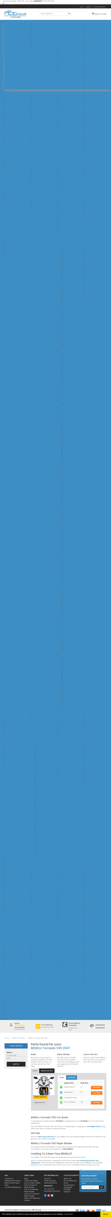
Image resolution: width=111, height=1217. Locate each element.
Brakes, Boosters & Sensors (96, 881)
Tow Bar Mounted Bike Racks (70, 755)
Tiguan (66, 690)
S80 (65, 642)
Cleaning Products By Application (14, 717)
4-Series (67, 562)
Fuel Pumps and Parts (94, 927)
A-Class (67, 425)
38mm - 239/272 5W (13, 82)
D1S (34, 167)
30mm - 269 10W (12, 79)
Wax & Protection (65, 720)
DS (60, 342)
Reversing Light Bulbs (14, 45)
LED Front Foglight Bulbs (15, 95)
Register (88, 7)
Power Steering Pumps (68, 961)
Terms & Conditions (12, 1210)
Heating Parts (38, 953)
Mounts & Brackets (93, 284)
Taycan (66, 518)
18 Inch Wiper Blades (67, 214)
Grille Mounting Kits (93, 279)
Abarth (39, 746)
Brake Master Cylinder (94, 877)
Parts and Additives (93, 903)
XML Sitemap (36, 1210)
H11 (33, 38)
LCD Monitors (91, 757)
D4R (34, 177)
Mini (60, 471)
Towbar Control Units (14, 979)
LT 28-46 (67, 677)
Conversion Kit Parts (13, 169)
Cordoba (67, 575)
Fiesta (66, 364)
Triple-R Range (91, 288)
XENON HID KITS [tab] (47, 1071)
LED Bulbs (9, 91)
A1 (64, 247)
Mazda (39, 807)
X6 (64, 303)
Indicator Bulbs (12, 32)
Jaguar (39, 794)
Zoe (65, 555)
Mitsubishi (41, 816)
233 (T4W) (89, 38)
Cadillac (40, 757)
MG (38, 811)
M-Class (67, 451)
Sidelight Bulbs (11, 30)
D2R (34, 169)
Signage (9, 913)
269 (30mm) (37, 143)
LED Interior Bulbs (12, 117)
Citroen (40, 764)
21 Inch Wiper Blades (67, 221)
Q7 (65, 277)
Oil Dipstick (63, 909)
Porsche (62, 505)
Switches (36, 905)
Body (8, 874)
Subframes (90, 968)
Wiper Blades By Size (14, 197)
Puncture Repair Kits (93, 722)
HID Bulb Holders (92, 169)
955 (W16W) (37, 66)
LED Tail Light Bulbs (13, 108)
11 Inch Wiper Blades (66, 199)
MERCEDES (63, 421)
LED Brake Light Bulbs (14, 106)
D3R (34, 173)
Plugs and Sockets (40, 898)
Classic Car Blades (93, 212)
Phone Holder (91, 786)
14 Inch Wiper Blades (67, 206)
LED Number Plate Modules (96, 251)
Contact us (9, 1178)
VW (60, 655)
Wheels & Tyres (65, 722)
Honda (39, 783)
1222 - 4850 (68, 423)
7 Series (66, 292)
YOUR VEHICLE (16, 1045)
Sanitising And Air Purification (17, 729)
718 (65, 507)
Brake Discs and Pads (94, 874)
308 (65, 497)
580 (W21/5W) (91, 51)
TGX (65, 416)
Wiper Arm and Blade (94, 210)
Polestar (40, 822)
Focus (66, 366)
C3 (65, 316)
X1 (64, 297)
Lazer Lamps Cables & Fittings (97, 297)
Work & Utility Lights (93, 273)
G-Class (67, 444)
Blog (26, 1178)
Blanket (89, 768)
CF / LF (66, 336)
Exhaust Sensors (92, 896)
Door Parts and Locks (94, 944)
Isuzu (39, 790)
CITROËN (62, 310)
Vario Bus (67, 464)
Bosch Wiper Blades (40, 195)
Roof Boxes (10, 746)
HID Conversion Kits (13, 167)
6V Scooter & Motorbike (15, 58)
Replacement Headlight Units (17, 247)
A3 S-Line (67, 256)
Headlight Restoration (14, 727)
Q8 (65, 279)
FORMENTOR (68, 329)
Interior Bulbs (11, 49)
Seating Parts (91, 946)
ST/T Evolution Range (94, 286)
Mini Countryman (70, 475)
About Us (47, 1178)
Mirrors (8, 909)
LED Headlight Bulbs (13, 93)
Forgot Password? (99, 7)
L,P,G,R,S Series (69, 564)
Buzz (65, 662)
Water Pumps (64, 929)
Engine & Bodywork (66, 738)
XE (64, 392)
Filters (8, 885)
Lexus (39, 803)
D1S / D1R (36, 114)
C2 (65, 314)
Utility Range (90, 290)
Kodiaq (66, 601)
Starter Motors (38, 900)
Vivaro (66, 631)
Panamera (68, 516)
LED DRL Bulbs (11, 101)
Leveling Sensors (92, 961)
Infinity (39, 788)
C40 (65, 638)
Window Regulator (66, 881)
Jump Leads (64, 770)
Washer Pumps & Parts (41, 987)
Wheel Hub (90, 974)
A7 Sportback (69, 271)
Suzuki (39, 842)
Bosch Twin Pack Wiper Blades (97, 203)
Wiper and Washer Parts (15, 905)
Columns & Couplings (67, 955)
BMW (61, 284)
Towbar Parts (11, 903)
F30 (65, 295)
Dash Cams (10, 753)
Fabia (66, 596)
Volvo (39, 851)
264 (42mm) (37, 141)
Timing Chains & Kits (40, 879)
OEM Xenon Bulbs (12, 1011)
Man (38, 805)
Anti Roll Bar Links (92, 957)
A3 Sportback (69, 258)
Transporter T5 (69, 699)
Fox (65, 670)
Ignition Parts (64, 948)
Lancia (61, 401)
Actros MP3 (68, 427)
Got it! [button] (105, 1214)
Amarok (67, 657)
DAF (60, 334)
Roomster (67, 607)
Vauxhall (62, 625)
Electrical (9, 879)
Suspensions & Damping (15, 900)
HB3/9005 (63, 182)
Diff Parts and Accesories (15, 946)
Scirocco (67, 685)
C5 (65, 321)
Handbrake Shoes (93, 883)
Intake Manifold (65, 907)
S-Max (66, 377)
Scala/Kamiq (69, 609)
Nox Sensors (90, 935)
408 (65, 499)
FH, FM (66, 640)
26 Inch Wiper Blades (67, 232)
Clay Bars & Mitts (65, 718)
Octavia (67, 603)
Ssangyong (41, 837)
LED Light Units (11, 1009)
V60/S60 (67, 646)
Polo (65, 683)
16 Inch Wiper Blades (67, 210)
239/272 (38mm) (39, 138)
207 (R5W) (90, 36)
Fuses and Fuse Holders (68, 981)
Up (65, 703)
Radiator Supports (66, 879)
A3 (64, 253)
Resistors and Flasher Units (16, 127)
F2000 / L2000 (69, 412)
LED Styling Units (39, 158)
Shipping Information (13, 1181)
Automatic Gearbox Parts (16, 942)
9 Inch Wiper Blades (66, 195)
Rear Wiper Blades (93, 201)
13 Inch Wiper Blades (67, 203)
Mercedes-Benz (43, 809)
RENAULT (62, 523)
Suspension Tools (93, 972)
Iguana (35, 201)
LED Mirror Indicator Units (15, 251)
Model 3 (67, 620)
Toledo (66, 586)
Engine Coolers (38, 946)
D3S (34, 175)
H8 (34, 34)
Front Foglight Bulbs (13, 25)
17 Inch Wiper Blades (67, 212)
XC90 (66, 651)
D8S (34, 184)
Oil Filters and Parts (93, 916)
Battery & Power (12, 859)
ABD (34, 203)
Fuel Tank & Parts (92, 933)
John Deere (63, 399)
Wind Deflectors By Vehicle (96, 744)
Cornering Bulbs (12, 27)
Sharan (66, 688)
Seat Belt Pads (91, 779)
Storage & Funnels (66, 994)
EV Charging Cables (13, 864)
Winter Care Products (14, 731)
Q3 (65, 275)
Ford (61, 360)
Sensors (62, 918)
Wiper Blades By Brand (14, 195)
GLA (65, 449)
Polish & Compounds (67, 716)
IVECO (39, 792)
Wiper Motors (38, 985)
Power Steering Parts (67, 959)
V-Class (67, 462)
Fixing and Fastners (66, 979)
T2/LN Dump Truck (70, 460)
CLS (65, 440)
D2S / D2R (36, 117)
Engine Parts (10, 881)
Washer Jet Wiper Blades (95, 206)
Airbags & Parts (92, 942)
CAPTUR (66, 525)
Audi (87, 256)
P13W (61, 123)
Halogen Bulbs (11, 21)
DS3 (65, 323)
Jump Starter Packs (13, 866)
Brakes (8, 877)
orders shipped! (20, 1026)
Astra (66, 627)
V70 (65, 649)
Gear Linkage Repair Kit (15, 957)
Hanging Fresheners (40, 716)
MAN (61, 410)
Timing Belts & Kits (39, 874)
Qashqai (67, 484)
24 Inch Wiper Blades (67, 227)
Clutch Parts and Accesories (17, 944)
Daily (65, 386)
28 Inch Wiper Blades (67, 234)
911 (64, 510)
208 (65, 494)
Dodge (39, 775)
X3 (64, 299)
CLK (65, 438)
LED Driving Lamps (93, 269)
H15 (34, 40)
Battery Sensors (39, 892)
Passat (66, 681)
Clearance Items (50, 1183)
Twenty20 (36, 197)
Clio (65, 527)
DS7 (65, 347)
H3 (33, 27)
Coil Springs (90, 959)
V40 (65, 644)
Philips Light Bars (12, 258)
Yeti (65, 614)
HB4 (34, 45)
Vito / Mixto (68, 466)
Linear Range (91, 282)
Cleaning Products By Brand (17, 720)
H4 (34, 30)
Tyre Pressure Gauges (94, 725)
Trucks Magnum (70, 549)
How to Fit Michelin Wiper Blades (31, 1190)
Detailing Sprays (65, 727)
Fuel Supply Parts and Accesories (94, 930)
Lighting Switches (92, 985)
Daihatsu (40, 772)
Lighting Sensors (92, 983)
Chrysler (40, 761)
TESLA (61, 618)
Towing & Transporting (14, 768)
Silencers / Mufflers (93, 905)
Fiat (60, 351)
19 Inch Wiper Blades (67, 216)
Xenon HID (9, 162)
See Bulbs (96, 1088)
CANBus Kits (90, 277)
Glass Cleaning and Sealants (70, 725)
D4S (34, 180)
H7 (33, 32)
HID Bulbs (89, 171)
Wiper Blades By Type (14, 199)
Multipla (67, 353)
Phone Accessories (13, 770)
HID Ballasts (90, 167)
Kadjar (66, 534)
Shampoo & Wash (66, 714)
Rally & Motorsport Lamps (96, 271)
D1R (34, 164)
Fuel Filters (90, 913)
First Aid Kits (90, 771)
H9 (34, 36)
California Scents (39, 714)
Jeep (39, 796)
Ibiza (65, 577)
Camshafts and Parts (67, 890)
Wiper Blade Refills (93, 214)
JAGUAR (62, 390)
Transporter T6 (69, 701)
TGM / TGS (67, 414)
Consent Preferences (13, 1187)
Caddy (66, 664)
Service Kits (10, 961)
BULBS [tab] (35, 1071)
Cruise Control (38, 894)
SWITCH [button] (16, 1064)
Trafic (66, 542)
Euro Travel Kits (91, 749)
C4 (65, 319)
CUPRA (61, 327)
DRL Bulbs (9, 34)
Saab (39, 831)
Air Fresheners (11, 714)
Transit (66, 379)
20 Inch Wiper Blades (67, 219)
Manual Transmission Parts (16, 959)
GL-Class (67, 447)
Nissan (61, 479)
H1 (33, 23)
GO (101, 1187)
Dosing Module (92, 890)
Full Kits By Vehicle (39, 744)
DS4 (65, 345)
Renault (40, 827)
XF (64, 338)
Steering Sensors (65, 966)
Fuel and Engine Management (17, 887)
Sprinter (66, 458)
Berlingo (67, 312)
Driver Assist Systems (41, 896)
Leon (65, 579)
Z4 (64, 306)
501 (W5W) (90, 40)
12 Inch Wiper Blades (67, 201)
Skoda (39, 835)
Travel (8, 742)
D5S (34, 182)
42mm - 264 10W (12, 84)
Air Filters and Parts (93, 911)
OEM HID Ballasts (92, 177)
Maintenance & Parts (14, 870)
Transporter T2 (69, 696)
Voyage (67, 705)
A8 (65, 273)
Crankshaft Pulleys (66, 896)
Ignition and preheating (15, 894)
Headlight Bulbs (12, 23)
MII (65, 581)
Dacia (39, 768)
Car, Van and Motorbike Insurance (52, 1190)
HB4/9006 (63, 184)
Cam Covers (64, 887)
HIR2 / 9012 (36, 95)
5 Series (67, 290)
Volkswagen (37, 245)
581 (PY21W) (63, 51)
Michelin (36, 199)
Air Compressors (92, 720)
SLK (65, 455)
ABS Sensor (90, 872)
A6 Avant (67, 269)
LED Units (9, 123)
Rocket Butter (91, 716)
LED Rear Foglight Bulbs (15, 104)
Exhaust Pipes (91, 894)
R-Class (67, 453)
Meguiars (89, 714)
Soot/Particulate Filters (94, 907)
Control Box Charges (67, 892)
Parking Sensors (92, 759)
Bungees (62, 784)
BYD (38, 755)
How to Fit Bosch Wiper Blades (30, 1186)
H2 (33, 25)
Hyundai (40, 785)
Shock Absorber (92, 963)
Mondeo (67, 375)
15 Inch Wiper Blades (67, 208)
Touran (66, 694)
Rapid (66, 605)
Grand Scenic (69, 531)
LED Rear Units (11, 249)
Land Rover (63, 408)
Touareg (67, 692)
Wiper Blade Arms (93, 208)
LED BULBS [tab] (71, 1077)
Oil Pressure (63, 911)
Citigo (66, 592)
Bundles (62, 733)
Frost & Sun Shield (93, 775)
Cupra (39, 766)
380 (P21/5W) (91, 47)
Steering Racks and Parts (68, 963)
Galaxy (66, 371)
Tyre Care (9, 722)
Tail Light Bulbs (11, 40)
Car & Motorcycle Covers (15, 725)
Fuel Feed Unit (91, 922)
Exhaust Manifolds (93, 892)
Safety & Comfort (12, 766)
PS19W (61, 125)
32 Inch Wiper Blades (67, 238)
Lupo (65, 679)
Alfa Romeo (41, 748)
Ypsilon (66, 403)
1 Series (66, 286)
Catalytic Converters (94, 887)
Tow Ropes (63, 786)
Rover (39, 829)
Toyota (39, 844)
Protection (63, 989)
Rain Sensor (37, 981)
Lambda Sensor (92, 900)
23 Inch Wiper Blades (67, 225)
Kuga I (66, 373)
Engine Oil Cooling (40, 950)
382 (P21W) (63, 47)
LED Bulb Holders (12, 125)
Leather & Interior (65, 729)
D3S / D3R (36, 119)
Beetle (66, 659)
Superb (66, 612)
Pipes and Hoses (65, 916)
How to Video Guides (32, 1183)
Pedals (61, 877)
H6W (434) (90, 43)
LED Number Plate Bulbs (15, 110)
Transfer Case (11, 963)
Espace (66, 529)
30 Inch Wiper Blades (67, 236)
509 (7, 158)
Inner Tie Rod (64, 957)
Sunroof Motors (92, 948)
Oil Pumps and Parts (67, 913)
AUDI (61, 245)
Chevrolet (40, 759)
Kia (38, 798)
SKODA (61, 590)
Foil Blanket (90, 773)
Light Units (9, 243)
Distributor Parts (65, 942)
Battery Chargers (66, 768)
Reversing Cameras (93, 764)
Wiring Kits (90, 292)
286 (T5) (9, 156)
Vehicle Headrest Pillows (95, 777)
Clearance (10, 1003)
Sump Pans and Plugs (67, 920)
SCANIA (62, 560)
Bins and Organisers (14, 764)
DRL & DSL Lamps (92, 266)
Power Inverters (65, 772)
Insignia (67, 629)
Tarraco (67, 583)
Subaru (39, 840)
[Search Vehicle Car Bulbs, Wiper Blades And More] (69, 14)
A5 (65, 262)
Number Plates (11, 911)
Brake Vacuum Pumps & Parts (97, 879)
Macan (66, 514)
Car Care (9, 712)
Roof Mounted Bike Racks (69, 753)
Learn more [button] (68, 1214)
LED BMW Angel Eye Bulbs (42, 156)
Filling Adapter (11, 950)
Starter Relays (38, 903)
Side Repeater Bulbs (13, 47)
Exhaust (9, 883)
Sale (7, 998)
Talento (66, 355)
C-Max (66, 362)
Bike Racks (10, 751)
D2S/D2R (62, 188)
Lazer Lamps (11, 256)
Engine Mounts (65, 900)
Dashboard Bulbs (13, 51)
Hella (34, 206)
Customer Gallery (31, 1181)
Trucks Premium (70, 551)
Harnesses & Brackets (14, 260)
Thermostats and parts (42, 957)
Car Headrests (11, 761)
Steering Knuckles (92, 966)
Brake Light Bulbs (12, 38)
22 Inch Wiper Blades (67, 223)
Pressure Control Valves (95, 937)
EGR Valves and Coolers (68, 898)
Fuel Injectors (91, 924)
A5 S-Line (67, 264)
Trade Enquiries (50, 1181)
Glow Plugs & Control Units (69, 944)
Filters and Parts (12, 953)
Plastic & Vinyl (64, 731)
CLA (65, 436)
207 (65, 492)
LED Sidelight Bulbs (13, 97)
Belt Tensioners (38, 872)
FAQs (6, 1185)
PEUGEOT (62, 488)
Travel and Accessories (15, 1016)
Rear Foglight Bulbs (13, 36)
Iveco (61, 384)
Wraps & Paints (12, 733)
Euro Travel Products (94, 751)
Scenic (66, 540)
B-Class (67, 431)
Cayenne (67, 512)
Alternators (37, 890)
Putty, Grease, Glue (66, 992)
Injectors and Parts (93, 898)
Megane (67, 538)
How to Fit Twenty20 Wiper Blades (31, 1195)
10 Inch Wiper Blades (67, 197)
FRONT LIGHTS (39, 1097)
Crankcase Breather (67, 894)
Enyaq (66, 594)
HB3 (34, 43)
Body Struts (63, 872)
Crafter (66, 666)
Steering (9, 898)
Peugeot (40, 820)
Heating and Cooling (14, 892)
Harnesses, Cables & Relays (96, 164)
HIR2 (34, 47)
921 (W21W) (90, 71)
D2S (34, 171)
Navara (66, 481)
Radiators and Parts (40, 955)
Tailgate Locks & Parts (94, 950)
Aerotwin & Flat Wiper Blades (97, 195)
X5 (64, 301)
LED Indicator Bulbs (13, 99)
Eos (65, 668)
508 (65, 501)
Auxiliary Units (11, 253)
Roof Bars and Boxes (14, 1013)
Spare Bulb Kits (91, 753)
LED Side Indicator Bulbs (15, 114)
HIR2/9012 (62, 186)
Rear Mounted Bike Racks (69, 751)
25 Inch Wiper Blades (67, 230)
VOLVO (61, 636)
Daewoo (40, 770)
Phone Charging (92, 784)
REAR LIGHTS (39, 1103)
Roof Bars (9, 744)
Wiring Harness (38, 907)
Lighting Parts (11, 916)
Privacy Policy (25, 1210)
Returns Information (12, 1183)
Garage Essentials (13, 907)
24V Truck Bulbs (12, 60)
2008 (65, 490)
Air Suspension (91, 955)
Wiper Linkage (38, 983)
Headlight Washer (39, 979)
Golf (65, 672)
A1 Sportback (68, 251)
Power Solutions (12, 759)
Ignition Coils (64, 946)
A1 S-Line (67, 249)
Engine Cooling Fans (40, 948)
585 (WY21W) (64, 56)
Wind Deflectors (12, 748)
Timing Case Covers (40, 877)
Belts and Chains (12, 872)
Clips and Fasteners (67, 874)
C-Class (67, 434)
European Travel (12, 755)
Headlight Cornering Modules (97, 175)
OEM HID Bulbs (11, 164)
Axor (65, 429)
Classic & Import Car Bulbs (16, 53)
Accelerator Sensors (40, 887)
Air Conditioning (39, 942)
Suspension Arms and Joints (97, 970)
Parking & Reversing (13, 757)
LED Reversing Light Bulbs (15, 112)
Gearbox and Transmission (16, 890)
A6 (65, 266)
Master (66, 536)
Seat (61, 568)
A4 (65, 260)
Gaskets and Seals (66, 903)
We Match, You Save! (74, 1026)
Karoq (66, 599)
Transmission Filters (93, 918)
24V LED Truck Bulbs (13, 130)
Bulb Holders (91, 979)
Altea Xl (66, 570)
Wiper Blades (11, 193)
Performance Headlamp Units (17, 245)
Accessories (64, 735)
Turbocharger (64, 927)
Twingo (66, 553)
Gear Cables (11, 955)
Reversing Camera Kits (94, 762)
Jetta (66, 675)
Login (81, 7)
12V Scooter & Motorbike (15, 56)
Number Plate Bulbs (13, 43)
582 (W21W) (63, 53)
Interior (8, 896)
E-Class (66, 442)
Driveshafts (10, 948)
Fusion (66, 368)
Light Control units (93, 981)
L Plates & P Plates (13, 772)
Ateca (66, 573)
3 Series (66, 288)
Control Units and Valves (42, 944)
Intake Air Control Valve (68, 905)
